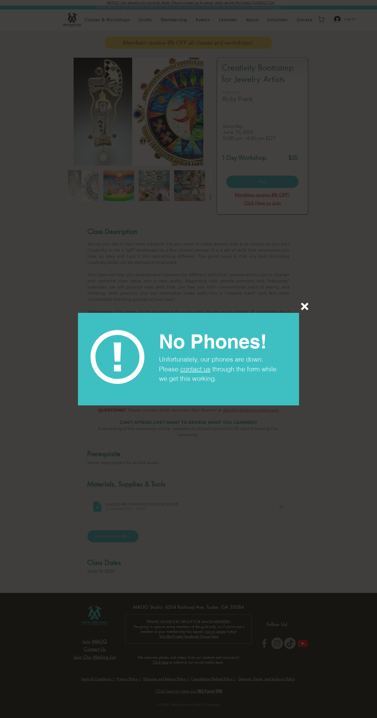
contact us (195, 369)
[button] (305, 306)
